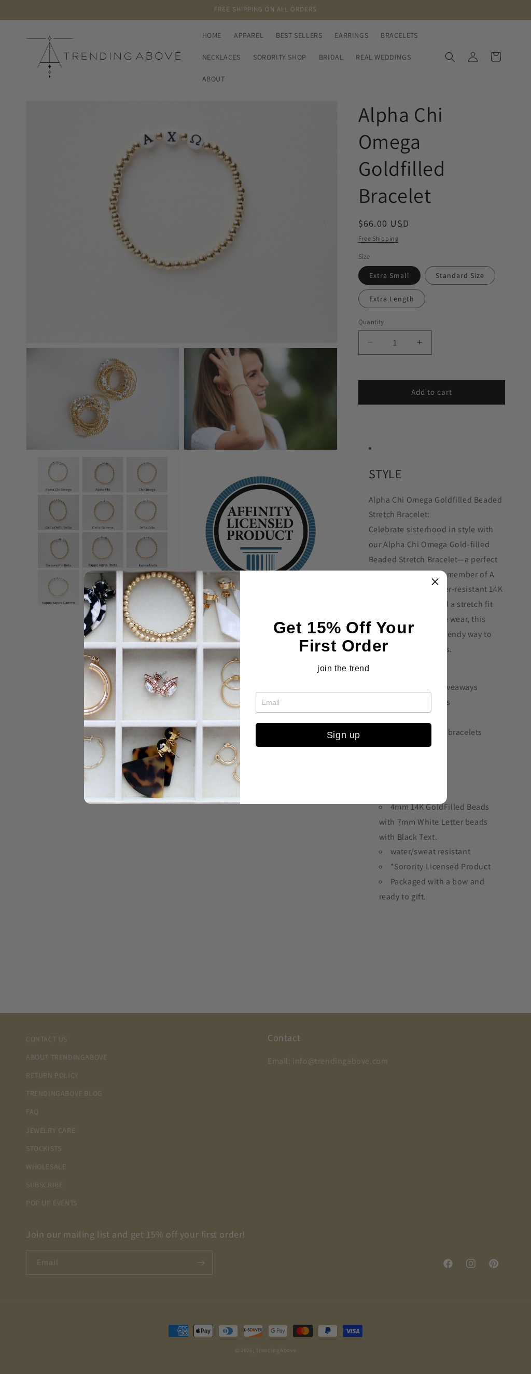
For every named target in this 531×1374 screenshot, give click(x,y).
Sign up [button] (343, 735)
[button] (435, 582)
